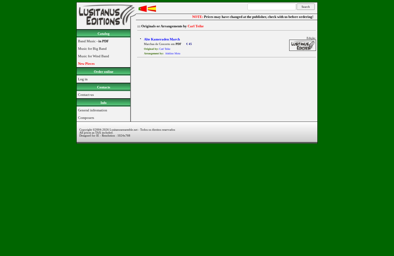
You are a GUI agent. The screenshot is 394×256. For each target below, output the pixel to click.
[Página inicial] (106, 28)
